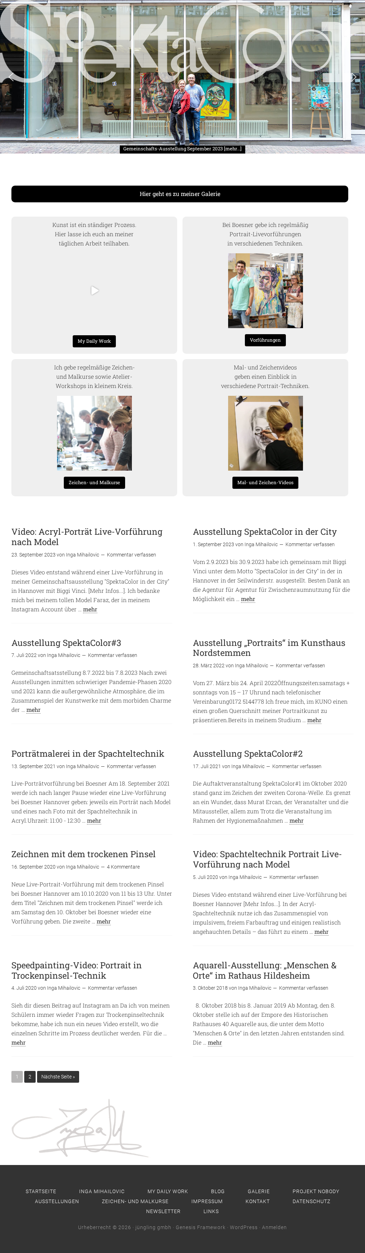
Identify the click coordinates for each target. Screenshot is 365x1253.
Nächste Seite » (58, 1076)
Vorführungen (265, 340)
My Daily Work (94, 341)
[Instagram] (125, 321)
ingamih (94, 259)
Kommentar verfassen (131, 555)
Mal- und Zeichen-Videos (265, 482)
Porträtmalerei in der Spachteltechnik (87, 753)
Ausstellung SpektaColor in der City (265, 531)
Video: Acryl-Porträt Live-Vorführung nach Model (87, 537)
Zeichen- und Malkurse (94, 482)
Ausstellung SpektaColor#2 (248, 753)
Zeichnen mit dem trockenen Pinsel (83, 854)
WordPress (244, 1227)
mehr (90, 609)
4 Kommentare (123, 867)
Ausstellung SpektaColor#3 (66, 642)
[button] (19, 142)
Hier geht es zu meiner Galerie (180, 193)
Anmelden (274, 1227)
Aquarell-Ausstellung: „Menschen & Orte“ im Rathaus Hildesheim (264, 970)
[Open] (94, 290)
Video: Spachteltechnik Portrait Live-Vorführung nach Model (267, 859)
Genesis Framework (201, 1227)
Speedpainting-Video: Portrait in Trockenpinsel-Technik (76, 970)
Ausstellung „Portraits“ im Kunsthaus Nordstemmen (269, 648)
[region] (182, 77)
